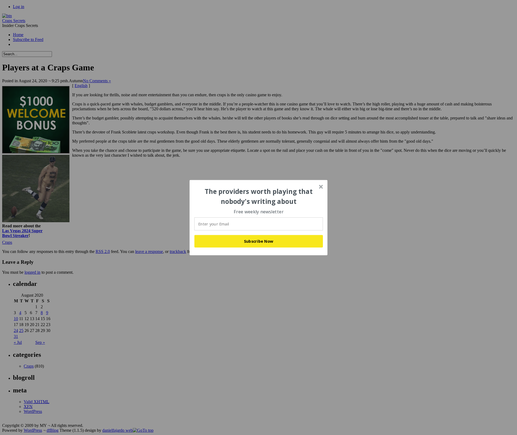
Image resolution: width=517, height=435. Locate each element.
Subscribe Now (259, 241)
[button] (258, 196)
